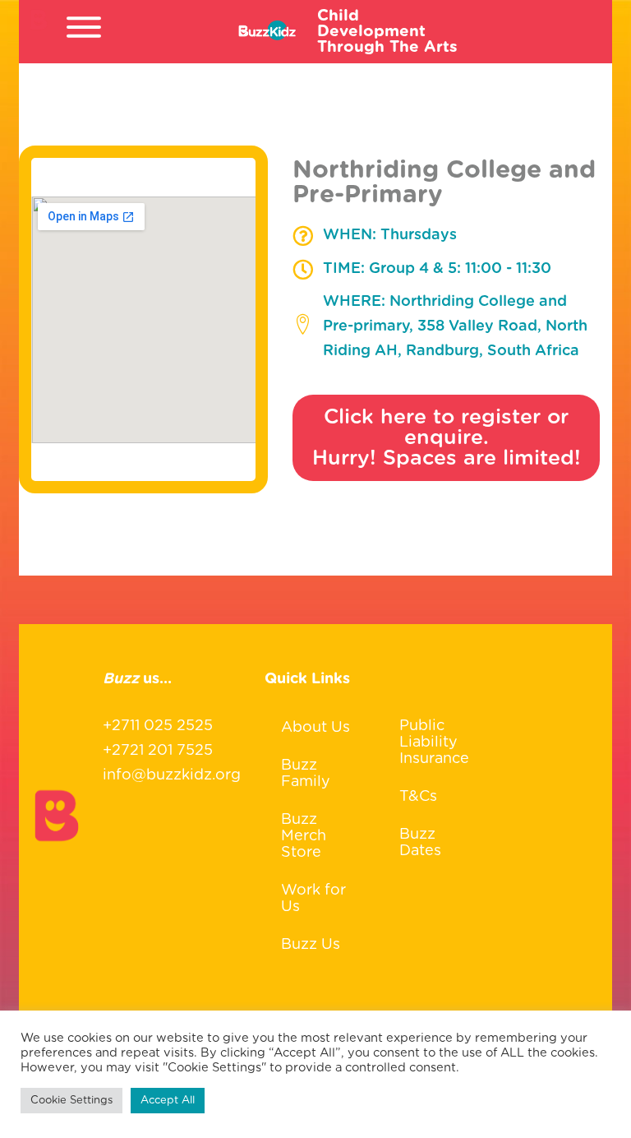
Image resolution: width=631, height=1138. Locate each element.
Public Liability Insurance (434, 742)
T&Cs (418, 796)
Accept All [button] (167, 1100)
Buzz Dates (420, 842)
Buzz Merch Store (303, 836)
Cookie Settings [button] (71, 1100)
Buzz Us (310, 944)
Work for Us (313, 898)
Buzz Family (305, 773)
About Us (315, 727)
